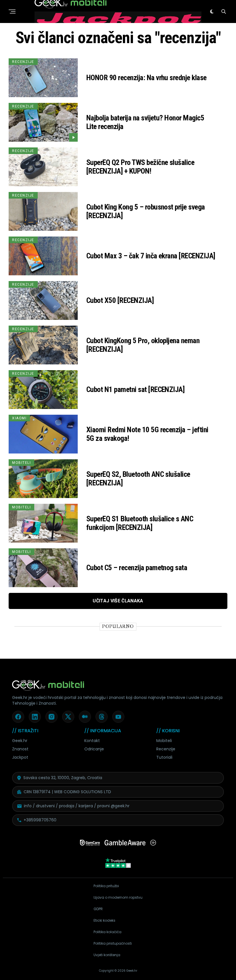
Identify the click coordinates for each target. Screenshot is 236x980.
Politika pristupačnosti (113, 943)
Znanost (20, 749)
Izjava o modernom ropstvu (118, 897)
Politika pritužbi (106, 885)
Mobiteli (164, 740)
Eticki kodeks (104, 920)
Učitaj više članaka (118, 601)
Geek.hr (19, 740)
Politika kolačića (107, 931)
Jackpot (20, 757)
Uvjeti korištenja (107, 954)
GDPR (98, 908)
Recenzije (165, 749)
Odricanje (94, 749)
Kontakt (92, 740)
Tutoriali (164, 757)
